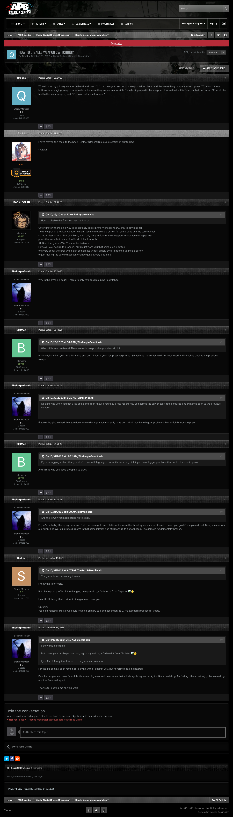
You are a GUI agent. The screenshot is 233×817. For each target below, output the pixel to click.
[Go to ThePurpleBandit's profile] (21, 292)
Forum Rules (107, 23)
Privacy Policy (15, 789)
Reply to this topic (216, 68)
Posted (50, 78)
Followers (214, 52)
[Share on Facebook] (12, 758)
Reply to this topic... (38, 732)
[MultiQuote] (40, 126)
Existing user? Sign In (193, 23)
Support (128, 23)
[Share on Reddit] (17, 758)
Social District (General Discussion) (71, 56)
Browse (18, 23)
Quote (48, 126)
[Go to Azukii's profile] (21, 151)
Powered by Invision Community (213, 812)
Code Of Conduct (45, 789)
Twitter (218, 35)
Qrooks (26, 56)
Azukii (21, 133)
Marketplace (82, 23)
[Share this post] (225, 78)
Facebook (211, 35)
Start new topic (186, 68)
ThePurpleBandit (21, 271)
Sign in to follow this (195, 52)
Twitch (225, 35)
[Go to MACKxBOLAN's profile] (21, 220)
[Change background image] (223, 23)
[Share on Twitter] (6, 758)
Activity (39, 23)
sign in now (78, 716)
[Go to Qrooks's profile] (11, 54)
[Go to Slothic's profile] (21, 576)
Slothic (21, 558)
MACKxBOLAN (21, 202)
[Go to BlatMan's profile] (21, 348)
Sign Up (213, 23)
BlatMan (21, 329)
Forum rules (116, 43)
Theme (7, 810)
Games (59, 23)
